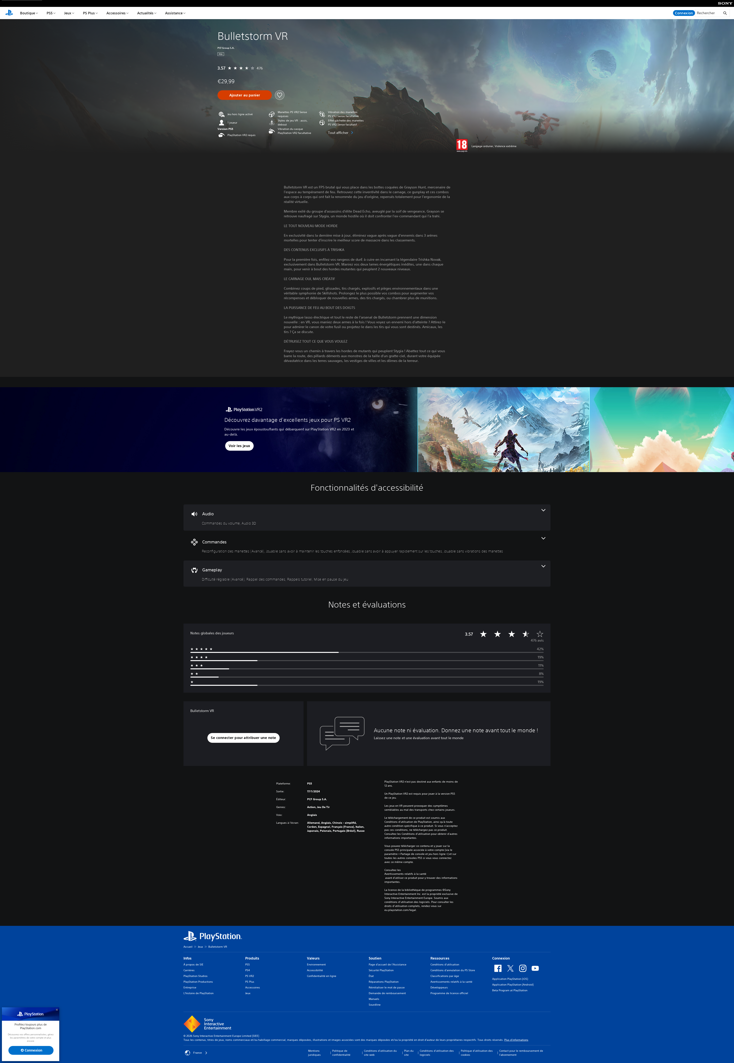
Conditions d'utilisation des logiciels (437, 1052)
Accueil (188, 946)
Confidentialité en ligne (321, 976)
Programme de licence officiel (449, 993)
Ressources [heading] (439, 958)
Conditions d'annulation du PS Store (452, 970)
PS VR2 (249, 976)
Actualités (145, 13)
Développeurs (439, 987)
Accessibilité (315, 970)
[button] (239, 446)
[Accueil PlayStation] (9, 13)
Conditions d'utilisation (444, 964)
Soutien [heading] (375, 958)
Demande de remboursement (387, 993)
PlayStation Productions (198, 981)
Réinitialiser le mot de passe (387, 987)
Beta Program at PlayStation (509, 990)
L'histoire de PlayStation (199, 993)
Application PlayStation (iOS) (510, 979)
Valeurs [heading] (313, 958)
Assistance (174, 13)
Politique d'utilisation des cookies (477, 1052)
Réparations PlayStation (384, 981)
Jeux (67, 13)
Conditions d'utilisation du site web (380, 1052)
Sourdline (375, 1004)
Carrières (189, 970)
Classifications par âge (444, 976)
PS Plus (89, 13)
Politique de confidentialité (341, 1052)
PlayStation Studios (196, 976)
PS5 (50, 13)
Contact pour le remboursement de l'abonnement (521, 1052)
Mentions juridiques (314, 1052)
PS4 (247, 970)
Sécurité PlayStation (381, 970)
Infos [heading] (188, 958)
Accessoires (116, 13)
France (197, 1052)
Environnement (316, 964)
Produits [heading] (252, 958)
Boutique (27, 13)
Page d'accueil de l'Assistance (387, 964)
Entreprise (190, 987)
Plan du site (408, 1052)
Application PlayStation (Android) (512, 984)
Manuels (374, 999)
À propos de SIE (193, 964)
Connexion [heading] (501, 958)
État (371, 976)
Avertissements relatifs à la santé (405, 874)
